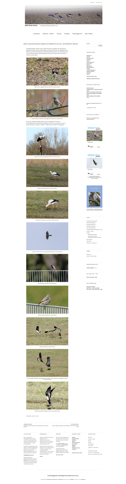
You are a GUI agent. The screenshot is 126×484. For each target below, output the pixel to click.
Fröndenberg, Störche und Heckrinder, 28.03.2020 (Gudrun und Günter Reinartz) (36, 425)
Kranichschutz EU (90, 62)
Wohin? (88, 74)
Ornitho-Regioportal (91, 70)
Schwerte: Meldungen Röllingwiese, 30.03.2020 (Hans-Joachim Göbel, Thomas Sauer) (65, 425)
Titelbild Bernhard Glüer (92, 450)
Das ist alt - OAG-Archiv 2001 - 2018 (94, 289)
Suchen (88, 43)
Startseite (92, 2)
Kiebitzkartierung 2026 (91, 227)
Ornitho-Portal (61, 443)
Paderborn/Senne (90, 71)
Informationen (65, 445)
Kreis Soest (89, 63)
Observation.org (90, 67)
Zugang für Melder (91, 286)
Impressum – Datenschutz (92, 242)
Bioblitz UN (89, 55)
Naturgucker (89, 66)
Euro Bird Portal (90, 58)
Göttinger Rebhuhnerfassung (93, 78)
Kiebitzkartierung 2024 (92, 234)
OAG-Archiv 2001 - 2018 (92, 277)
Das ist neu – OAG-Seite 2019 (93, 452)
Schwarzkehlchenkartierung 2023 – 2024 (94, 229)
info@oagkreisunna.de (29, 455)
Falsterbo (89, 59)
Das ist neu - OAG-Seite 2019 (93, 288)
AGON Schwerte (90, 88)
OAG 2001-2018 (99, 2)
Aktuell (59, 34)
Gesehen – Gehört (48, 34)
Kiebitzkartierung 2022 (91, 222)
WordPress (72, 479)
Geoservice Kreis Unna (92, 76)
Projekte (66, 34)
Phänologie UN (77, 34)
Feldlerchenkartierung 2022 (92, 221)
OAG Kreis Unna (31, 25)
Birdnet (88, 57)
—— (88, 449)
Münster (88, 64)
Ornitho (88, 68)
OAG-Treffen (89, 34)
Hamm (88, 61)
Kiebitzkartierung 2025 (91, 226)
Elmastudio (83, 479)
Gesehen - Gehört (35, 416)
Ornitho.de (26, 460)
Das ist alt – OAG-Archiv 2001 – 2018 (95, 454)
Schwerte (89, 72)
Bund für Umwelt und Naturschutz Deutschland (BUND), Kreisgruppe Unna (94, 93)
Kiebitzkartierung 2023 (91, 224)
